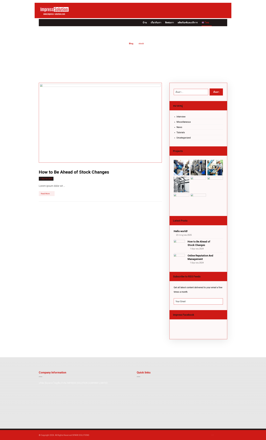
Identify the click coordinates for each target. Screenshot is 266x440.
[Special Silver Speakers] (198, 184)
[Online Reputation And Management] (179, 259)
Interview (181, 116)
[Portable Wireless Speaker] (215, 167)
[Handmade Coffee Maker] (198, 201)
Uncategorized (184, 137)
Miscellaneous (184, 122)
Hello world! (181, 231)
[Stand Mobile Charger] (181, 184)
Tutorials (181, 132)
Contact (143, 392)
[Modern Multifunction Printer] (181, 167)
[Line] (47, 22)
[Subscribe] (219, 301)
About (142, 383)
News (179, 127)
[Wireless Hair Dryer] (198, 167)
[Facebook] (41, 22)
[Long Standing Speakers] (215, 184)
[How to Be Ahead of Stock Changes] (179, 245)
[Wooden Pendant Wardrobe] (181, 201)
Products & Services (149, 387)
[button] (224, 22)
